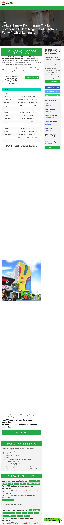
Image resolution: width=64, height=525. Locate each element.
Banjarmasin (6, 513)
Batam (12, 513)
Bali (30, 510)
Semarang (23, 483)
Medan (36, 513)
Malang (16, 483)
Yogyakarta (36, 483)
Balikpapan (36, 510)
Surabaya (30, 483)
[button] (62, 8)
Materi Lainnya (53, 148)
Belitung (18, 513)
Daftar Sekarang (21, 432)
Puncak (5, 483)
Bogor (37, 480)
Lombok (30, 513)
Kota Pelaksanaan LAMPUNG (22, 52)
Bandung (32, 480)
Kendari (24, 513)
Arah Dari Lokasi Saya (32, 77)
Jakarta (10, 483)
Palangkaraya (12, 515)
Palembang (20, 515)
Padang (5, 515)
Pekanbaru (27, 515)
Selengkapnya (53, 81)
